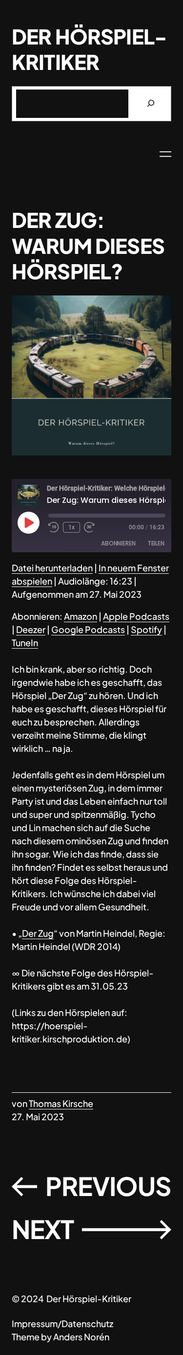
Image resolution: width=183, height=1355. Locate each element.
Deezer (30, 629)
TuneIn (25, 642)
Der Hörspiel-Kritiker (89, 48)
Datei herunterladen (52, 567)
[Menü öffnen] (165, 154)
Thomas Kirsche (61, 1103)
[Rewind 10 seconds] (53, 527)
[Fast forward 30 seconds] (89, 527)
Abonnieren (118, 543)
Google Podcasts (88, 629)
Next (43, 1229)
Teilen (155, 543)
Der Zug (38, 933)
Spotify (146, 629)
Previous (108, 1186)
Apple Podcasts (136, 616)
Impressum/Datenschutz (62, 1323)
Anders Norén (81, 1336)
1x (71, 527)
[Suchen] (150, 104)
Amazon (80, 616)
